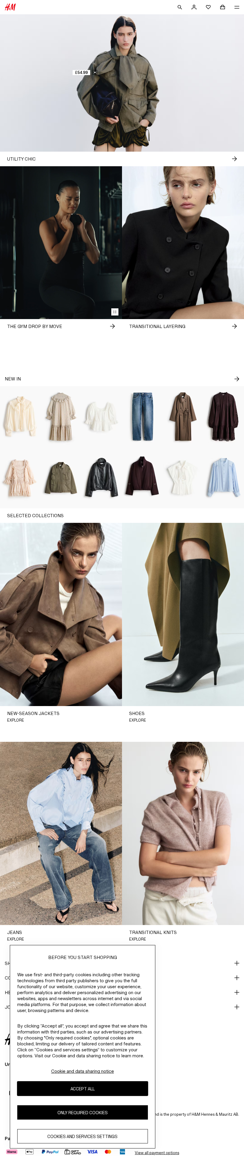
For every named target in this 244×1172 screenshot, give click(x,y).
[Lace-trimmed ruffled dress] (20, 477)
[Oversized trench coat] (183, 416)
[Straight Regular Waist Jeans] (142, 416)
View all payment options (157, 1153)
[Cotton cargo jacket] (61, 477)
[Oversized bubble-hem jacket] (101, 477)
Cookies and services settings (82, 1136)
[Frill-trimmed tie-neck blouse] (20, 416)
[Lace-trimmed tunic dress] (223, 416)
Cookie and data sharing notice (82, 1071)
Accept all (83, 1088)
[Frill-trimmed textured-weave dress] (61, 416)
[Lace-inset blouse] (223, 477)
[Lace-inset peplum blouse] (101, 416)
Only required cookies (82, 1112)
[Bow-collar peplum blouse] (183, 477)
